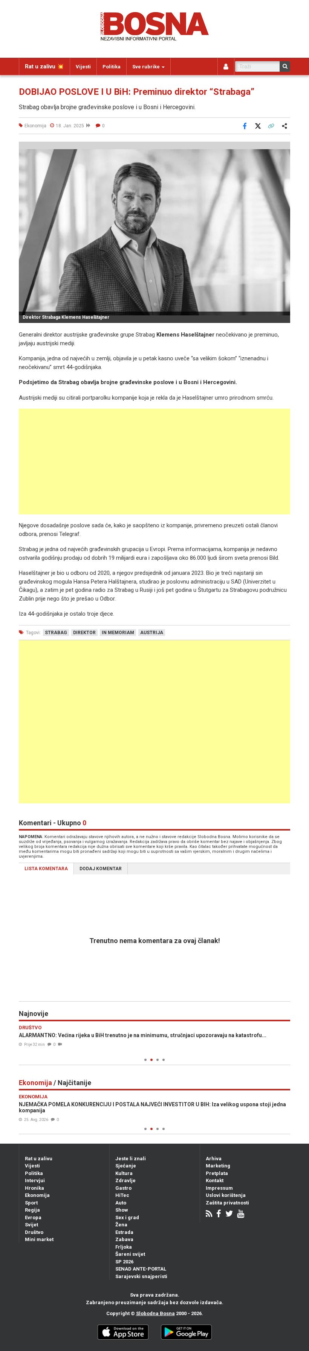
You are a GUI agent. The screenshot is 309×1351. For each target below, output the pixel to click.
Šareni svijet (130, 1254)
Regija (32, 1210)
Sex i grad (127, 1217)
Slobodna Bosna (155, 1313)
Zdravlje (125, 1180)
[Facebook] (218, 1214)
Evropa (33, 1217)
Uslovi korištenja (226, 1195)
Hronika (34, 1188)
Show (121, 1210)
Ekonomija (37, 1195)
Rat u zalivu (38, 1158)
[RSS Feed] (209, 1214)
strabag (56, 632)
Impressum (219, 1188)
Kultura (124, 1173)
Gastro (123, 1188)
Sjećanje (125, 1166)
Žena (121, 1224)
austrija (151, 632)
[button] (283, 148)
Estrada (124, 1232)
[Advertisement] (154, 461)
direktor (84, 632)
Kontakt (214, 1180)
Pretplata (217, 1173)
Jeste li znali (130, 1158)
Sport (31, 1203)
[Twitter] (229, 1214)
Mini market (39, 1239)
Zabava (124, 1239)
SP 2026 (124, 1262)
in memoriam (118, 632)
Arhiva (214, 1158)
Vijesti (83, 66)
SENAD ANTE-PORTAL (140, 1269)
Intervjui (35, 1180)
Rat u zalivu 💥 (44, 66)
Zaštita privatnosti (227, 1203)
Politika (111, 66)
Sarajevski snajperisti (141, 1276)
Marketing (218, 1166)
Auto (120, 1203)
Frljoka (123, 1247)
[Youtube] (240, 1214)
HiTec (122, 1195)
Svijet (31, 1224)
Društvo (34, 1232)
